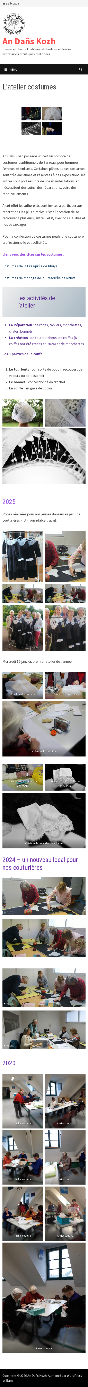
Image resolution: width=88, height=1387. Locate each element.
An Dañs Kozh (29, 41)
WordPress (74, 1375)
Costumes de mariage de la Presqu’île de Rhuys (38, 278)
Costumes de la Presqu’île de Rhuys (29, 266)
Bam (9, 1380)
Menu (13, 69)
